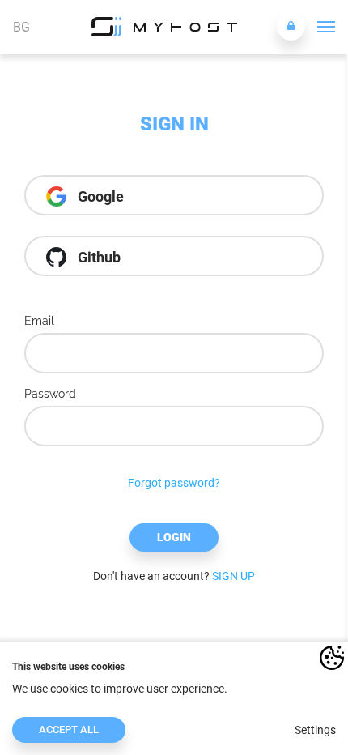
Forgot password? (174, 482)
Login (174, 537)
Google (99, 196)
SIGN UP (233, 575)
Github (97, 257)
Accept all (69, 729)
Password (50, 393)
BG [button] (21, 27)
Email (39, 320)
